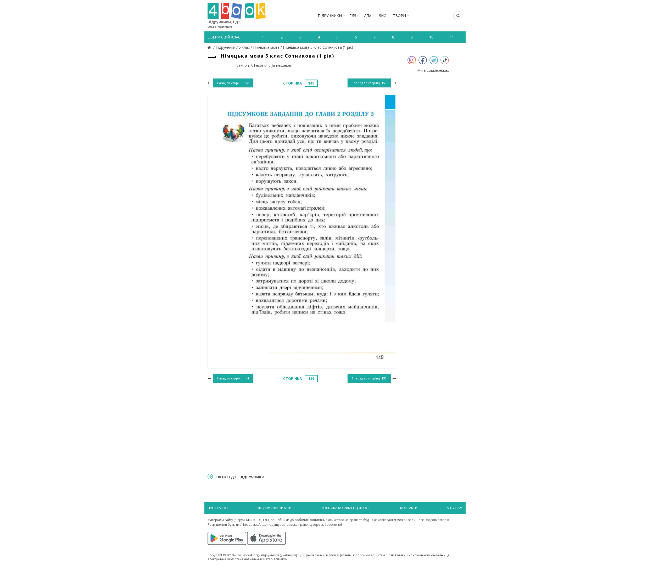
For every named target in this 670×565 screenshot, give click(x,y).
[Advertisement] (302, 427)
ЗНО (383, 15)
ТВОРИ (399, 15)
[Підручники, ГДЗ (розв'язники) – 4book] (210, 47)
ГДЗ (352, 15)
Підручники (330, 15)
